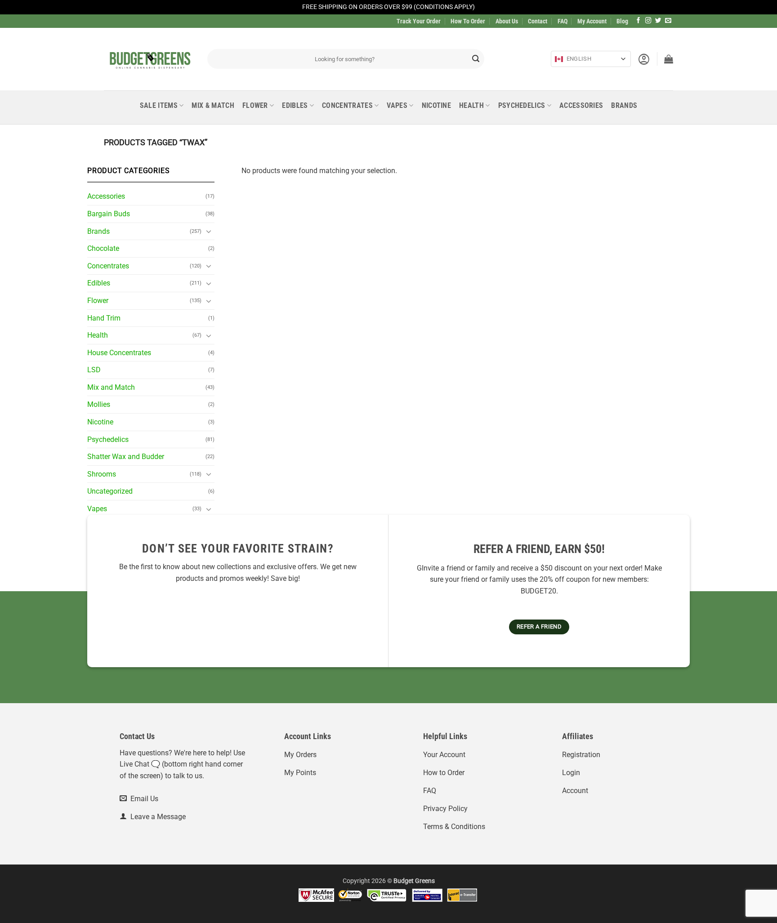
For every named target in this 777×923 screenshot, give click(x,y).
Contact (537, 21)
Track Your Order (419, 21)
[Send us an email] (668, 21)
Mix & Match (213, 105)
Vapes (397, 105)
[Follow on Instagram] (648, 21)
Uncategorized (110, 491)
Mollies (98, 404)
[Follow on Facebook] (638, 21)
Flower (255, 105)
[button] (644, 58)
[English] (559, 59)
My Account (592, 21)
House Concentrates (119, 352)
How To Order (468, 21)
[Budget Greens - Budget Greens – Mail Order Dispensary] (149, 59)
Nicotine (436, 105)
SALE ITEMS (159, 105)
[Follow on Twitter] (658, 21)
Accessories (581, 105)
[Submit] (475, 59)
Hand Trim (104, 318)
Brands (624, 105)
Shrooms (101, 474)
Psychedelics (521, 105)
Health (471, 105)
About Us (507, 21)
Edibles (295, 105)
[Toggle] (209, 231)
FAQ (562, 21)
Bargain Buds (108, 214)
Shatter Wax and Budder (125, 456)
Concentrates (347, 105)
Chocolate (103, 248)
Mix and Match (111, 387)
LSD (94, 370)
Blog (622, 21)
